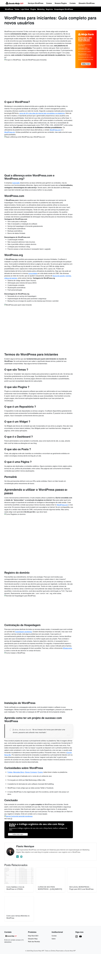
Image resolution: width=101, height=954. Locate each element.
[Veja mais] (86, 49)
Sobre (54, 939)
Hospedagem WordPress (63, 9)
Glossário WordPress (87, 3)
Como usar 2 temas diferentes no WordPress (17, 917)
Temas (16, 9)
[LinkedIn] (17, 856)
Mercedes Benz (18, 772)
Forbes (9, 772)
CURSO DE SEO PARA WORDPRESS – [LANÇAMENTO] (50, 888)
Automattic (16, 183)
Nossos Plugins (61, 3)
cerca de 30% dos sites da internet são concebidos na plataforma (42, 113)
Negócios (49, 9)
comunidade (32, 273)
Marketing (41, 9)
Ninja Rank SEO (33, 936)
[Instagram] (76, 936)
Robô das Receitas (34, 941)
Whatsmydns (67, 648)
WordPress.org (9, 132)
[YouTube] (80, 936)
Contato (73, 3)
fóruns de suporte (59, 276)
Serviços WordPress (35, 3)
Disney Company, (31, 772)
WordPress (9, 9)
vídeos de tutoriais (10, 278)
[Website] (21, 856)
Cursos (49, 3)
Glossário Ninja (32, 939)
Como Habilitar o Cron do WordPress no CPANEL (15, 888)
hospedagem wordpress (23, 631)
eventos (68, 276)
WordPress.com (55, 130)
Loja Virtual (25, 9)
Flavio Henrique (25, 846)
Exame (40, 772)
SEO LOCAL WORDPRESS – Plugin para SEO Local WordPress (81, 888)
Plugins (33, 9)
